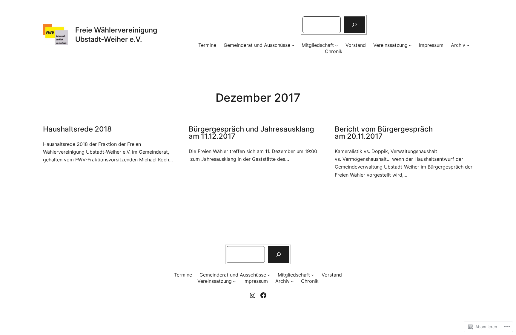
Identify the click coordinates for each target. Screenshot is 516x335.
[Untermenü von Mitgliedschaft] (336, 45)
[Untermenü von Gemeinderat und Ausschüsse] (292, 45)
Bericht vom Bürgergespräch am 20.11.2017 (384, 133)
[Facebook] (263, 295)
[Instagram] (252, 295)
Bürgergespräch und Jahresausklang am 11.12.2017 (251, 133)
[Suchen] (354, 24)
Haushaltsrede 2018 (77, 129)
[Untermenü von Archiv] (467, 45)
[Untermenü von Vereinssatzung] (410, 45)
